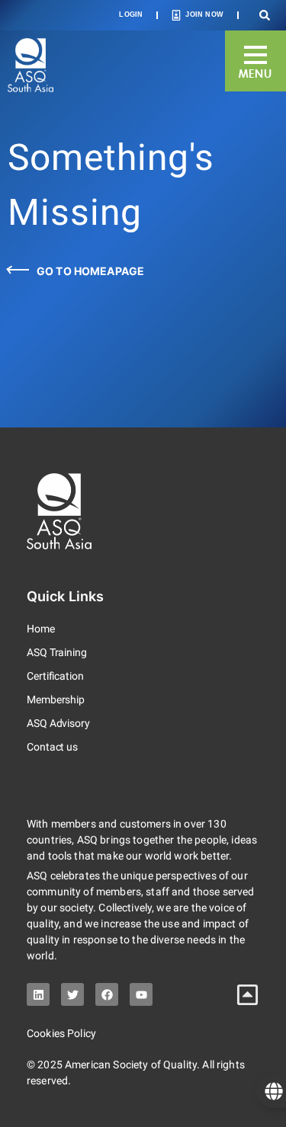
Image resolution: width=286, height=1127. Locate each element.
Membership (56, 699)
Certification (55, 676)
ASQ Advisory (58, 723)
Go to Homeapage (90, 270)
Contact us (52, 747)
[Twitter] (72, 994)
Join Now (204, 14)
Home (41, 629)
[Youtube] (141, 994)
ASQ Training (57, 652)
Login (131, 14)
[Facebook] (106, 994)
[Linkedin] (38, 994)
